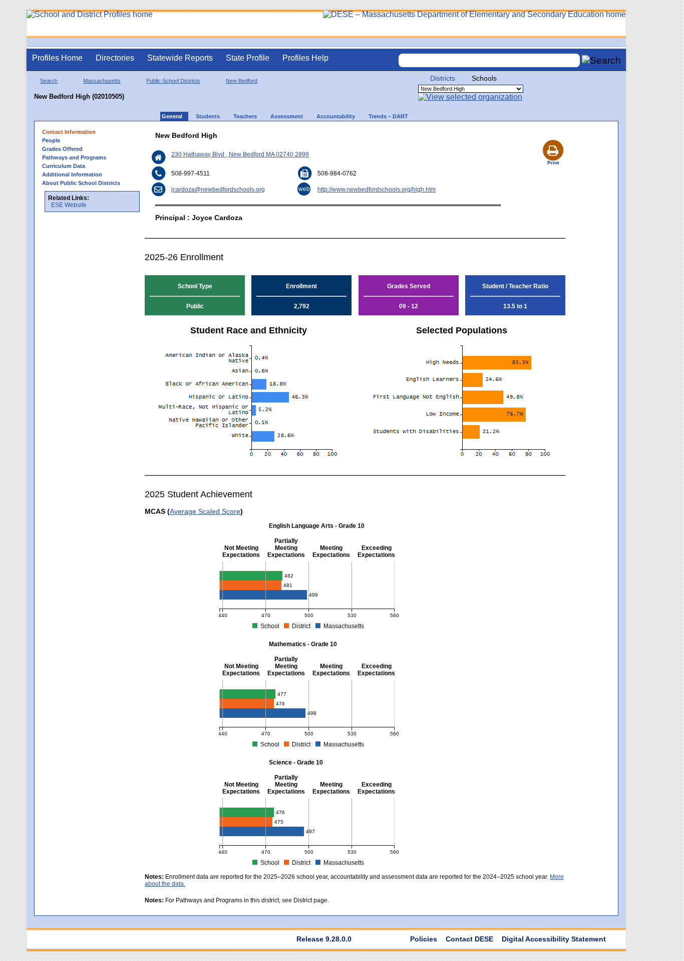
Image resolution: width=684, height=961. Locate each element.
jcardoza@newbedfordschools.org (218, 189)
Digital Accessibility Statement (554, 939)
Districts (442, 78)
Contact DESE (469, 939)
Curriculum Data (63, 166)
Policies (423, 939)
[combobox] (489, 60)
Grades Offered (62, 149)
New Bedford (241, 81)
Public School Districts (173, 81)
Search (49, 81)
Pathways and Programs (74, 157)
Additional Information (72, 174)
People (51, 140)
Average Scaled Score (205, 511)
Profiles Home (57, 58)
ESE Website (69, 205)
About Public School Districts (81, 183)
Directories (115, 58)
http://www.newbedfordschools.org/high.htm (376, 189)
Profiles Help (305, 58)
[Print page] (553, 138)
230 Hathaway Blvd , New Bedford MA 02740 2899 (240, 154)
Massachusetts (102, 81)
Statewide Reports (180, 58)
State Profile (247, 58)
